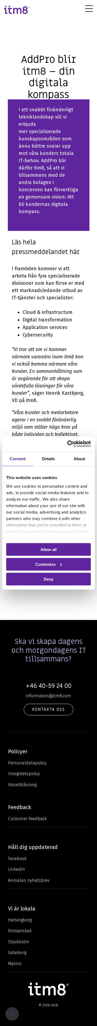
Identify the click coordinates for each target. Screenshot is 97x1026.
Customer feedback (27, 818)
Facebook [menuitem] (17, 858)
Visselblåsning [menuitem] (22, 784)
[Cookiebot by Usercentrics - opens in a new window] (68, 444)
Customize (45, 564)
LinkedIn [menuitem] (16, 869)
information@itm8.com (48, 695)
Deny (48, 579)
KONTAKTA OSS (48, 709)
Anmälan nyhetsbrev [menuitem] (29, 880)
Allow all (48, 549)
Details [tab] (48, 458)
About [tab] (79, 458)
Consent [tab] (18, 458)
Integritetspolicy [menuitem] (24, 773)
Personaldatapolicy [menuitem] (27, 762)
